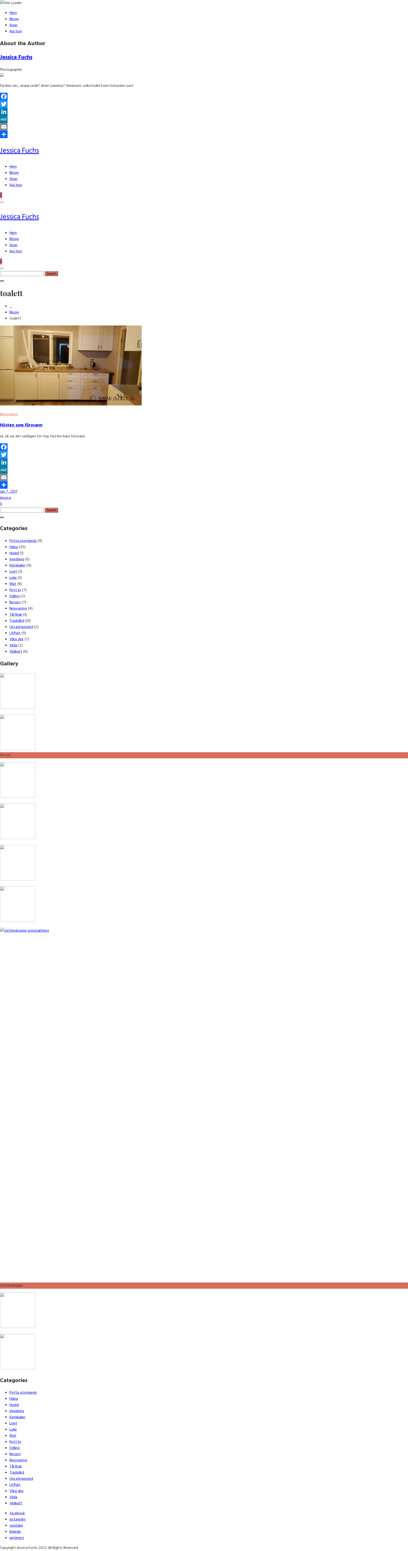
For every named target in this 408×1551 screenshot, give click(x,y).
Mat (12, 584)
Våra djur (16, 639)
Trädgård (16, 621)
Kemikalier (17, 565)
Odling (14, 596)
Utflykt (15, 633)
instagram (17, 1519)
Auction (15, 31)
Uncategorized (21, 627)
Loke (13, 578)
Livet (13, 572)
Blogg (14, 19)
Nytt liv (15, 590)
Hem (13, 13)
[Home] (10, 306)
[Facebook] (204, 96)
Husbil (14, 553)
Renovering (8, 414)
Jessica (5, 498)
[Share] (204, 134)
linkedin (15, 1532)
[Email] (204, 127)
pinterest (16, 1538)
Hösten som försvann (21, 425)
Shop (13, 25)
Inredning (16, 559)
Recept (15, 602)
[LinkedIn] (204, 111)
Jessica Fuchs (16, 57)
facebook (17, 1513)
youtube (16, 1526)
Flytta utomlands (23, 541)
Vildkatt (15, 652)
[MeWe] (204, 119)
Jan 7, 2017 (8, 492)
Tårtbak (15, 615)
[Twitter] (204, 104)
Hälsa (13, 547)
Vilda (13, 645)
